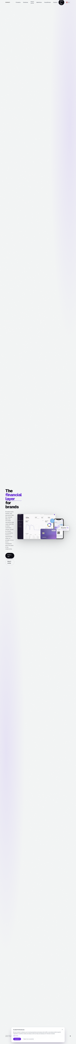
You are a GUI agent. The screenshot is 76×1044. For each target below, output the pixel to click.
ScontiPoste (47, 2)
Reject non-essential (28, 1039)
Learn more (15, 1035)
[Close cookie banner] (62, 1029)
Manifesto (39, 2)
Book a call (9, 555)
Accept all (17, 1039)
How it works (32, 2)
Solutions (25, 2)
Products (18, 2)
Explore (55, 2)
